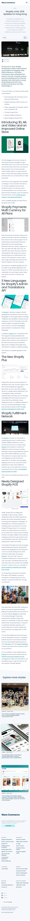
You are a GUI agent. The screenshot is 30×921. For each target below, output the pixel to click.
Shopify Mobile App (6, 861)
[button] (26, 2)
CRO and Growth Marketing (5, 854)
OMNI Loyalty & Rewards (22, 841)
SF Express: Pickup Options (20, 848)
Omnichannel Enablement (4, 858)
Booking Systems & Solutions (5, 846)
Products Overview (20, 839)
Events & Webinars (20, 875)
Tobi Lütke (8, 644)
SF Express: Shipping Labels (21, 852)
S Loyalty (18, 843)
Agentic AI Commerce (6, 851)
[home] (8, 2)
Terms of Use (4, 912)
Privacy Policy (10, 912)
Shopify (9, 160)
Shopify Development (6, 839)
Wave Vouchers (20, 846)
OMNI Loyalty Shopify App (22, 883)
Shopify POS (4, 843)
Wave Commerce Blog (21, 868)
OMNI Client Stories (20, 885)
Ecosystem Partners (21, 871)
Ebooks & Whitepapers (21, 873)
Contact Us (4, 887)
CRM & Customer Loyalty (7, 841)
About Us (3, 883)
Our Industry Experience (7, 885)
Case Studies (4, 868)
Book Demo (19, 887)
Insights (4, 711)
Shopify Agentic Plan (6, 849)
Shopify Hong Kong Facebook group (13, 656)
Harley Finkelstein (22, 644)
